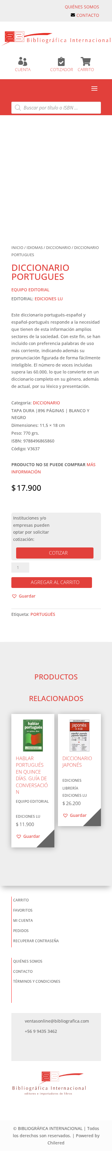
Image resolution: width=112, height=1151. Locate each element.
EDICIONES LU (49, 298)
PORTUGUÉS (42, 614)
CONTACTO (87, 15)
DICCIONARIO (58, 247)
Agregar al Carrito (55, 582)
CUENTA (22, 69)
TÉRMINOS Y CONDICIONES (36, 981)
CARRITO (86, 69)
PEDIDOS (21, 930)
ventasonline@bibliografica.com (57, 1021)
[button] (23, 596)
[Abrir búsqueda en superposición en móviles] (56, 108)
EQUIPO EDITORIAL (30, 289)
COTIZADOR (61, 69)
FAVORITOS (23, 910)
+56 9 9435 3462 (41, 1031)
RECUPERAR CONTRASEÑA (36, 940)
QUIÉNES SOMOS (82, 7)
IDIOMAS (35, 247)
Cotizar (58, 553)
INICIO (17, 247)
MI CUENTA (23, 920)
